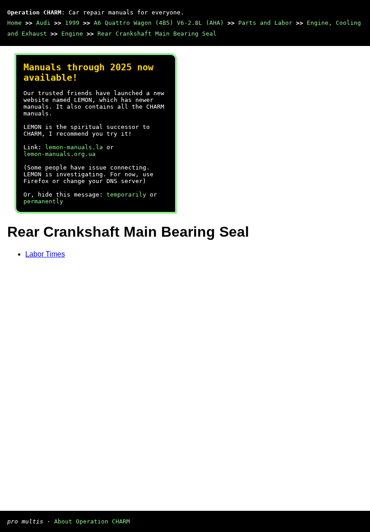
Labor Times (45, 254)
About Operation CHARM (92, 521)
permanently (43, 201)
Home (14, 22)
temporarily (126, 194)
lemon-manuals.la (74, 147)
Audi (43, 22)
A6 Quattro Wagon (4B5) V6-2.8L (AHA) (159, 22)
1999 (72, 22)
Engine (72, 33)
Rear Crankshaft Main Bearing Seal (157, 33)
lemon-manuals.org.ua (59, 154)
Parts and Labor (265, 22)
